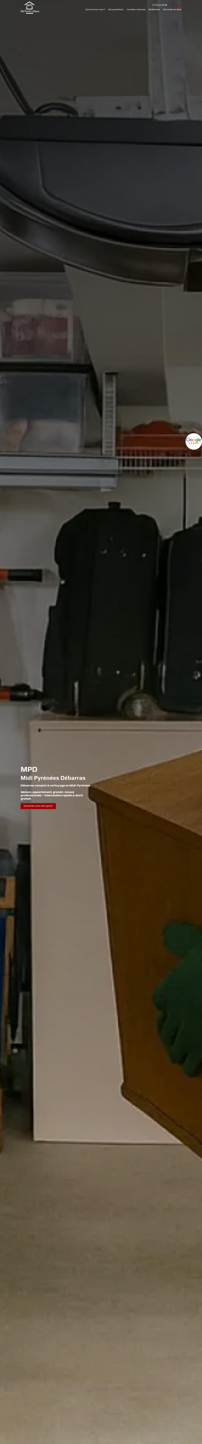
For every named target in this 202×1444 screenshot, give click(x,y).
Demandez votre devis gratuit (38, 806)
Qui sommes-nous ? (95, 9)
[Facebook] (169, 5)
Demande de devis (172, 9)
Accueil (78, 9)
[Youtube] (177, 5)
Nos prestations (115, 9)
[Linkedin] (173, 5)
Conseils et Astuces (136, 9)
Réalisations (154, 9)
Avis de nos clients (194, 441)
